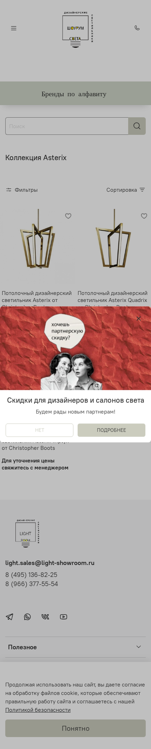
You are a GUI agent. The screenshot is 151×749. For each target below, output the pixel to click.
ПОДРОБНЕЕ (111, 430)
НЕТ (39, 430)
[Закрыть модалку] (139, 319)
